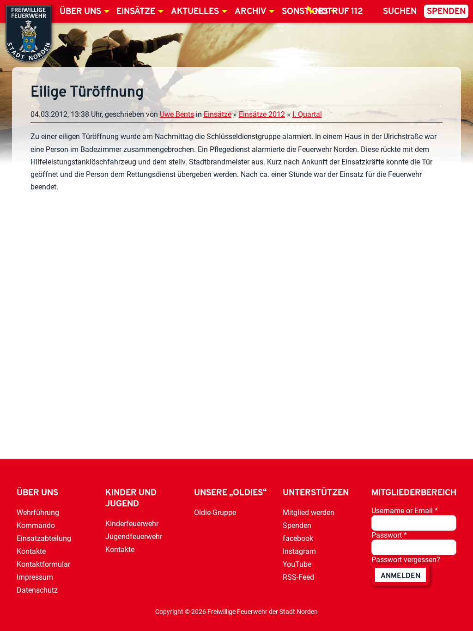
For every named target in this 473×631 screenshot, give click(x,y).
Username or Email (404, 510)
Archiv (250, 11)
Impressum (35, 577)
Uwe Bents (177, 114)
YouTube (297, 564)
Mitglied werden (308, 512)
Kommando (36, 525)
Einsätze (135, 11)
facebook (298, 538)
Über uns (80, 11)
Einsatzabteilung (44, 538)
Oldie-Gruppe (215, 512)
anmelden (400, 576)
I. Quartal (307, 114)
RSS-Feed (298, 577)
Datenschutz (37, 590)
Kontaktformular (43, 564)
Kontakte (31, 551)
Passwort (389, 535)
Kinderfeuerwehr (131, 523)
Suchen (400, 11)
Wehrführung (38, 512)
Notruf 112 (339, 11)
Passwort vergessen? (405, 559)
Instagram (299, 551)
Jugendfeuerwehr (133, 536)
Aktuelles (195, 11)
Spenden (446, 11)
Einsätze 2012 (262, 114)
